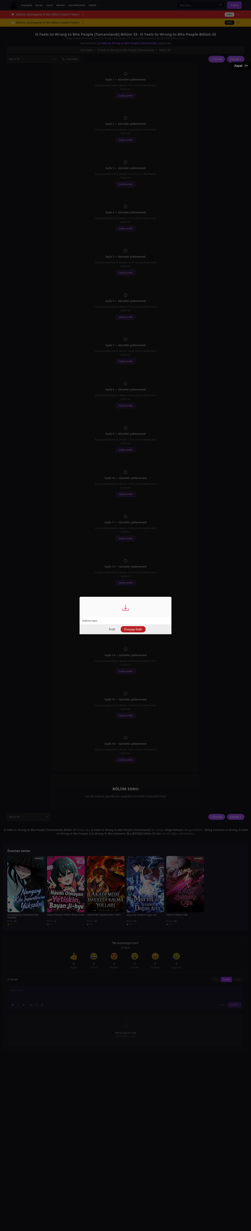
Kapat (238, 66)
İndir (112, 629)
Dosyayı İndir (133, 629)
